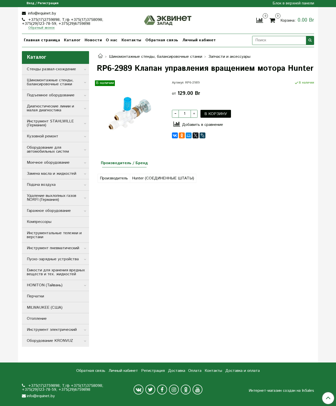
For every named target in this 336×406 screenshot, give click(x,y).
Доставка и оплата (242, 371)
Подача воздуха (41, 185)
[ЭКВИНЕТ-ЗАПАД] (168, 20)
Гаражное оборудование (49, 211)
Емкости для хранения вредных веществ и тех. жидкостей (56, 272)
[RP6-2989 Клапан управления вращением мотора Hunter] (130, 114)
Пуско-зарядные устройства (53, 259)
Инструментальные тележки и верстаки (54, 235)
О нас (112, 40)
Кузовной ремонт (42, 136)
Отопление (37, 318)
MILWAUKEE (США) (44, 307)
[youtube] (197, 389)
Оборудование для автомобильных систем (48, 149)
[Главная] (100, 56)
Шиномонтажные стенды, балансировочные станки (155, 56)
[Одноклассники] (182, 135)
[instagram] (174, 389)
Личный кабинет (199, 40)
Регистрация (153, 371)
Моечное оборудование (48, 162)
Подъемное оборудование (51, 95)
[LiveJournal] (202, 135)
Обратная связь (161, 40)
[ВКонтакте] (175, 135)
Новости (93, 40)
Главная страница (42, 40)
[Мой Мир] (189, 135)
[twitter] (150, 389)
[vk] (138, 389)
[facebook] (162, 389)
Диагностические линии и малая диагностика (50, 108)
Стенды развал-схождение (51, 69)
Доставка (176, 371)
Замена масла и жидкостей (51, 173)
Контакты (131, 40)
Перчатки (35, 296)
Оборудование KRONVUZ (50, 341)
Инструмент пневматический (53, 248)
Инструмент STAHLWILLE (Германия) (50, 123)
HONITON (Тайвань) (44, 285)
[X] (196, 135)
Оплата (194, 371)
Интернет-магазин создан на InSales (281, 391)
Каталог (72, 40)
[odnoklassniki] (186, 389)
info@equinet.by (41, 13)
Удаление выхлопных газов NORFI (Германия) (51, 198)
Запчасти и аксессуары (229, 56)
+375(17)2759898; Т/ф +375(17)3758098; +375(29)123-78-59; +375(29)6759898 (62, 22)
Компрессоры (39, 222)
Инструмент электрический (52, 330)
